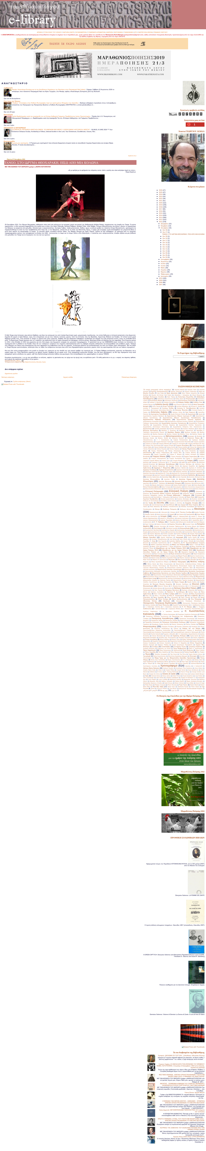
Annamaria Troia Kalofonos (184, 668)
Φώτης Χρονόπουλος (174, 659)
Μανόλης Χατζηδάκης (182, 546)
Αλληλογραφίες (190, 399)
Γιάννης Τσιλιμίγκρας (174, 451)
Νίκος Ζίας (148, 595)
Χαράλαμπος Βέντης (162, 661)
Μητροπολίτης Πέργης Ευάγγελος (156, 576)
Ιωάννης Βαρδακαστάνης (150, 518)
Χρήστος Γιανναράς (169, 663)
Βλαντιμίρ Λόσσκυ (148, 438)
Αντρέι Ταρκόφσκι (168, 406)
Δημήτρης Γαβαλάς (180, 468)
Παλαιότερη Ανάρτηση (129, 377)
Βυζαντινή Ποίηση (193, 438)
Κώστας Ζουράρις (168, 533)
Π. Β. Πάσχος (187, 607)
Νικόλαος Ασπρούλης (188, 590)
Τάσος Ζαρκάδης (150, 652)
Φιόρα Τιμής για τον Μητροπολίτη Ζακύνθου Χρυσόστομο (175, 658)
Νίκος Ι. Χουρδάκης (160, 595)
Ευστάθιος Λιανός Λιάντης (168, 500)
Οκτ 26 (165, 236)
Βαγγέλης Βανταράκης (150, 430)
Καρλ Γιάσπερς (149, 524)
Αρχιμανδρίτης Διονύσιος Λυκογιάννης (174, 423)
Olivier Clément (179, 683)
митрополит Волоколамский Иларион (190, 688)
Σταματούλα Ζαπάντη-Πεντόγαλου (180, 641)
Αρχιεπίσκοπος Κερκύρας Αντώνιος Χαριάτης (180, 421)
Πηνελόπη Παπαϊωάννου (162, 628)
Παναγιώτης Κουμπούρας (187, 618)
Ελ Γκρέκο (188, 485)
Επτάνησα (198, 495)
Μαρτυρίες (171, 559)
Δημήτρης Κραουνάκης (197, 469)
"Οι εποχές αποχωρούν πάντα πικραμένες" (157, 389)
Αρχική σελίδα (68, 377)
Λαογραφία (179, 537)
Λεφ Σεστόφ (173, 539)
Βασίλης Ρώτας (184, 434)
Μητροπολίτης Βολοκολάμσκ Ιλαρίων (181, 565)
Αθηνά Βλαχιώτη (197, 395)
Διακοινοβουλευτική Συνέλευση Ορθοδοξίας (181, 475)
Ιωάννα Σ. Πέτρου (196, 516)
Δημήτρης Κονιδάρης (149, 470)
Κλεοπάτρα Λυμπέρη (172, 528)
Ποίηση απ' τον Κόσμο (191, 628)
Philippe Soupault (160, 685)
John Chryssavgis (148, 677)
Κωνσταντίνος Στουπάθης (174, 532)
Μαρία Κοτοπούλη (30, 362)
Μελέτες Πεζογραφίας (179, 562)
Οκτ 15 (165, 245)
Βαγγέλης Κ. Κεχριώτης (168, 430)
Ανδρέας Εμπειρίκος (170, 402)
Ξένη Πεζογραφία (196, 599)
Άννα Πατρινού (178, 404)
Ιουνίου (163, 266)
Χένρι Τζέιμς (185, 661)
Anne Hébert (198, 668)
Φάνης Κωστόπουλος (159, 656)
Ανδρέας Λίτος (197, 402)
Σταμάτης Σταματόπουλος (160, 641)
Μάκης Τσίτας (156, 546)
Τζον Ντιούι (173, 654)
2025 (161, 192)
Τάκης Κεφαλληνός (149, 650)
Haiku (147, 676)
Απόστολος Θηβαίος (159, 412)
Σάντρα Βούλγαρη (157, 635)
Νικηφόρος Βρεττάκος (172, 590)
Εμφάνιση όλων (132, 155)
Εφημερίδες (201, 500)
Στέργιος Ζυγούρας (148, 644)
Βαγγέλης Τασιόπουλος (186, 430)
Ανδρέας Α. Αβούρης (156, 402)
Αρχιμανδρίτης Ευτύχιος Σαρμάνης (164, 425)
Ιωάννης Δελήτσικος (183, 518)
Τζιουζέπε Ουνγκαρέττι (161, 654)
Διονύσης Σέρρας (185, 479)
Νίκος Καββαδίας (192, 595)
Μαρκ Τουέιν (146, 559)
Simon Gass (171, 686)
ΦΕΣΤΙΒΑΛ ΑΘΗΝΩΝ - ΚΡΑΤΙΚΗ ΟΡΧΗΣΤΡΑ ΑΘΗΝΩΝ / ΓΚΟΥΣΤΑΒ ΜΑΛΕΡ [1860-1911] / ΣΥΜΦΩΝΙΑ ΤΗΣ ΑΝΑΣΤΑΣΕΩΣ (181, 1075)
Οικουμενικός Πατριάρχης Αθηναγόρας (188, 601)
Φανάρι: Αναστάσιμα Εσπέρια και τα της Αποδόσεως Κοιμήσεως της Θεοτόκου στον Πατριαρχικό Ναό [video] (49, 89)
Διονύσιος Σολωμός (174, 483)
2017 (161, 209)
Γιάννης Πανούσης (148, 449)
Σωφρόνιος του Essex (163, 648)
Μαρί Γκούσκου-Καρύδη (161, 553)
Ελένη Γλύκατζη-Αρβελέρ (151, 487)
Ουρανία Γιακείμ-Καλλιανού (181, 605)
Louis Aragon (152, 679)
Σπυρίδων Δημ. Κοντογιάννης (167, 637)
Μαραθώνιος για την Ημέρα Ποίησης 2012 (171, 548)
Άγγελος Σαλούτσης (176, 391)
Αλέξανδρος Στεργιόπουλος (165, 398)
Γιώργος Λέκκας (158, 456)
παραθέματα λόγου (34, 6)
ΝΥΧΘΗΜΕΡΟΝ (81, 32)
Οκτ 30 (165, 230)
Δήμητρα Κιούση (174, 466)
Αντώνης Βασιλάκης (182, 406)
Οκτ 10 (165, 251)
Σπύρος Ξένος (176, 639)
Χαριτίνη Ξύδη (175, 661)
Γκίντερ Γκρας (166, 460)
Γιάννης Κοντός (170, 447)
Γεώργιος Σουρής (168, 445)
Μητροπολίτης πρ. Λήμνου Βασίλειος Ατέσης (180, 576)
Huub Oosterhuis (188, 676)
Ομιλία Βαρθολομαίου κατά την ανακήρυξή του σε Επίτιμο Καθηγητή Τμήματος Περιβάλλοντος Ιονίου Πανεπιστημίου (51, 116)
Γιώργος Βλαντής (190, 452)
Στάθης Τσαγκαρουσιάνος (189, 639)
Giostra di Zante (169, 674)
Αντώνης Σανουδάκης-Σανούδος (162, 410)
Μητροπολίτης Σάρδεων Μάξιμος (192, 578)
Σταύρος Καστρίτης (165, 643)
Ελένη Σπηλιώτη (199, 488)
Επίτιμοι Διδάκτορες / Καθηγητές (178, 495)
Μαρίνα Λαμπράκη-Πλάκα (169, 557)
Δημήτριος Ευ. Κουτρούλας (180, 473)
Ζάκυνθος (160, 503)
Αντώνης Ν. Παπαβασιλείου (186, 408)
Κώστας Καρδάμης (181, 533)
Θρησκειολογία (154, 512)
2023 (161, 196)
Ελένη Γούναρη (165, 487)
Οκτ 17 (165, 240)
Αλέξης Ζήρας (179, 398)
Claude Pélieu (170, 670)
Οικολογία (166, 601)
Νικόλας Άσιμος (193, 592)
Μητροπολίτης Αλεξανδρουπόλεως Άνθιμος (189, 564)
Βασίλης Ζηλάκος (172, 434)
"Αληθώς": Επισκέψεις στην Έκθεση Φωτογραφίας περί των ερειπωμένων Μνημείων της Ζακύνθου (45, 103)
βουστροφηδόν (9, 141)
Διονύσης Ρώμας (169, 479)
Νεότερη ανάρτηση (8, 377)
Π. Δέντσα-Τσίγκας (159, 608)
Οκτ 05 (165, 255)
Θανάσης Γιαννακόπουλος (170, 506)
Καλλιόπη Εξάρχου (198, 522)
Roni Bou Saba (158, 686)
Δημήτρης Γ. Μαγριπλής (162, 468)
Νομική (195, 597)
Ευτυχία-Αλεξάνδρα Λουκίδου (186, 500)
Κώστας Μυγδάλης (148, 535)
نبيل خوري (174, 690)
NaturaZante (8, 114)
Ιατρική (172, 514)
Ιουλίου (163, 263)
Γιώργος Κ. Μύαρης (175, 454)
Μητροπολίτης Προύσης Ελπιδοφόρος (170, 578)
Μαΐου (163, 268)
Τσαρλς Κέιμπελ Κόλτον (195, 654)
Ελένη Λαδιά (179, 488)
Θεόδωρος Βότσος (185, 509)
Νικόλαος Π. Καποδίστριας (176, 592)
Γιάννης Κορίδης (182, 447)
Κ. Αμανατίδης (195, 520)
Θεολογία (199, 508)
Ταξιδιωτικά (176, 650)
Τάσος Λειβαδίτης (163, 652)
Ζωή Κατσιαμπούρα (157, 505)
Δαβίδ (183, 462)
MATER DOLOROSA (145, 32)
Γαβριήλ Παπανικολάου (180, 440)
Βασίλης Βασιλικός (158, 434)
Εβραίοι (154, 485)
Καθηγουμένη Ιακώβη (184, 522)
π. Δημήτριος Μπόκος (174, 608)
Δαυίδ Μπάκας (192, 462)
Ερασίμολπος (147, 497)
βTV (135, 32)
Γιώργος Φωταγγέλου (175, 458)
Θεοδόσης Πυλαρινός (170, 509)
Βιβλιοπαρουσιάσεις (174, 436)
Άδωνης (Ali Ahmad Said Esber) (161, 395)
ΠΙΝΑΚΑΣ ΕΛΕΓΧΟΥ (160, 32)
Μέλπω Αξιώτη (151, 564)
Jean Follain (199, 676)
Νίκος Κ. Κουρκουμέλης (176, 595)
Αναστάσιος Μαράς (156, 400)
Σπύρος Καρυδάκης (151, 639)
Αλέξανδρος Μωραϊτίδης (185, 397)
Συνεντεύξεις (165, 646)
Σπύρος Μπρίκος (164, 639)
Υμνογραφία (147, 656)
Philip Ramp (148, 685)
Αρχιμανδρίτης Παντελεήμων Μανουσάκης (156, 426)
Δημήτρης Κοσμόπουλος (166, 470)
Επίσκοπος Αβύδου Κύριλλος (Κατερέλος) (165, 493)
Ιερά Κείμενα (180, 514)
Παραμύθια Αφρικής (198, 620)
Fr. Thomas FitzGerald (171, 671)
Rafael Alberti (194, 685)
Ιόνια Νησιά (200, 514)
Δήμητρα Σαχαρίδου (189, 466)
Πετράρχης (194, 626)
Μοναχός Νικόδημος (182, 584)
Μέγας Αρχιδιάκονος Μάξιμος (160, 561)
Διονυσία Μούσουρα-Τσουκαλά (184, 481)
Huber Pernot (177, 676)
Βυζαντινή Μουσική (178, 438)
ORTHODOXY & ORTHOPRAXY (15, 128)
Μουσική (38, 362)
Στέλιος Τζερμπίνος (196, 643)
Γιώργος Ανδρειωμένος (162, 452)
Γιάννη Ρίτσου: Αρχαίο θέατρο (194, 1092)
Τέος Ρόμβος (200, 652)
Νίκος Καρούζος (158, 597)
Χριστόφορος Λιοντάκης (150, 666)
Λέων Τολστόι (184, 539)
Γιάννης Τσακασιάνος (157, 451)
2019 (161, 205)
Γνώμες (190, 460)
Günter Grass (184, 674)
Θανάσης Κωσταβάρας (188, 506)
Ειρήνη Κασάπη (178, 485)
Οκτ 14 (165, 247)
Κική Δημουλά (158, 528)
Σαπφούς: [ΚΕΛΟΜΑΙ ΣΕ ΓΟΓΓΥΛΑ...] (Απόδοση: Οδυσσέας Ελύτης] (181, 1055)
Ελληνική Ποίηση (178, 491)
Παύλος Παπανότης (177, 624)
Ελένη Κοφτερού (168, 488)
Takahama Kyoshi (183, 686)
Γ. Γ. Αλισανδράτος (163, 440)
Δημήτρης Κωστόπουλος (152, 471)
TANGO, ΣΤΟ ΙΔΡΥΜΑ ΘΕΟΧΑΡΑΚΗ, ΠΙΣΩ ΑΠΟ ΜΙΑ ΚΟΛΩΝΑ (51, 162)
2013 (161, 217)
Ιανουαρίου (165, 276)
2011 (161, 221)
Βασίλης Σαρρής (197, 434)
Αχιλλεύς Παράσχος (188, 428)
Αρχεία (200, 414)
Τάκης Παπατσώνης (165, 650)
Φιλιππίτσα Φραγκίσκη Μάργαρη (177, 656)
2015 (161, 213)
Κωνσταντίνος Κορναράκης (184, 530)
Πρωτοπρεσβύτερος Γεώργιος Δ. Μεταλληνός (188, 630)
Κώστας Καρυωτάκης (196, 533)
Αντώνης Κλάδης (168, 408)
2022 (161, 198)
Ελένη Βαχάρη (198, 485)
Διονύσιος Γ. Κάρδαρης (158, 483)
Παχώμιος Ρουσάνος (168, 626)
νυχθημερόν (8, 88)
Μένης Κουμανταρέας (166, 564)
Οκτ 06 (165, 253)
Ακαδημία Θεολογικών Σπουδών (153, 397)
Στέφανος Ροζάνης (163, 644)
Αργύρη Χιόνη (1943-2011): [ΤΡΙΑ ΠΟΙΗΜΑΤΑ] (188, 1136)
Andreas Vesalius (168, 668)
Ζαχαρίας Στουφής (191, 503)
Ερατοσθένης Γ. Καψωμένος (162, 497)
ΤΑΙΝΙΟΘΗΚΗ (128, 32)
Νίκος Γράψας (170, 594)
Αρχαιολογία (192, 414)
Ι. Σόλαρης (172, 512)
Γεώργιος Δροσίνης (198, 441)
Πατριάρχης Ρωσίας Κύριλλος (160, 624)
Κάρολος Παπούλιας (175, 524)
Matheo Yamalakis (167, 681)
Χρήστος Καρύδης (183, 663)
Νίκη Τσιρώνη (158, 590)
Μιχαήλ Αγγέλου (192, 582)
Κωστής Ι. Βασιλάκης (177, 535)
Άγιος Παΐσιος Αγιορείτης (189, 393)
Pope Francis (183, 685)
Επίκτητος (146, 493)
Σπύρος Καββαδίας (198, 637)
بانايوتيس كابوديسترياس (150, 690)
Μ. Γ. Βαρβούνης (175, 542)
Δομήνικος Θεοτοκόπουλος (193, 483)
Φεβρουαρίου (165, 274)
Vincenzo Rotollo (162, 688)
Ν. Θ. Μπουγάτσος (193, 586)
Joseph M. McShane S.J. (188, 677)
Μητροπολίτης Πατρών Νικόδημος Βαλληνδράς (167, 575)
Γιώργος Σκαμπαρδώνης (158, 458)
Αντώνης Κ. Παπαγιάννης (151, 408)
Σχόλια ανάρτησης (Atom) (22, 381)
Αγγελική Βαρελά (180, 389)
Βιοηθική (199, 436)
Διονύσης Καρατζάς (180, 477)
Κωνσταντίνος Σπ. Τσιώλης (157, 532)
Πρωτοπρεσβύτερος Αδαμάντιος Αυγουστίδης (157, 630)
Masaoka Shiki (154, 681)
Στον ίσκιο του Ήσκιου (12, 101)
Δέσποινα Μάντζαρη (185, 464)
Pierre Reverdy (172, 685)
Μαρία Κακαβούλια (198, 553)
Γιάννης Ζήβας (147, 447)
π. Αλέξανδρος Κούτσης (153, 607)
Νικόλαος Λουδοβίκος (157, 592)
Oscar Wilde (189, 683)
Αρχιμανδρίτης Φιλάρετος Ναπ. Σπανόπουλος (187, 426)
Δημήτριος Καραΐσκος (196, 473)
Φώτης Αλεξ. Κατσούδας (158, 659)
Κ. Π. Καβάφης (159, 522)
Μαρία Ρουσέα (182, 556)
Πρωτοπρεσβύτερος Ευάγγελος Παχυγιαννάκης (157, 632)
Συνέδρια (155, 646)
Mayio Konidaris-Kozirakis (194, 681)
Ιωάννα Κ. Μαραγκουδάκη (180, 516)
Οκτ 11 (165, 249)
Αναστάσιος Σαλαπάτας (187, 400)
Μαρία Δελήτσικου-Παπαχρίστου (181, 554)
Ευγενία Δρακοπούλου (167, 499)
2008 (161, 282)
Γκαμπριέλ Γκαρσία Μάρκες (151, 460)
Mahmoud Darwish (175, 679)
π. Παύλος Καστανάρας (168, 614)
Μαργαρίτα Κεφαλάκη (188, 552)
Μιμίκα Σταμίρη (179, 582)
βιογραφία (191, 436)
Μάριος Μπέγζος (197, 557)
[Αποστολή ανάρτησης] (22, 360)
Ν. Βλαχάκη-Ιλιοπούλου (178, 586)
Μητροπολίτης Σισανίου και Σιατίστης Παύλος (157, 580)
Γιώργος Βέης (177, 452)
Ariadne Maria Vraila (149, 670)
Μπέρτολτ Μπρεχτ (163, 586)
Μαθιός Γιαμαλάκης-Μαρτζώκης (160, 544)
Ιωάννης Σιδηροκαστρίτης (150, 520)
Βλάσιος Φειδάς (163, 438)
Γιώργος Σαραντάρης (190, 456)
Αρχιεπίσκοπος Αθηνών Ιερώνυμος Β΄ (179, 416)
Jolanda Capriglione (172, 677)
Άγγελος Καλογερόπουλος (159, 391)
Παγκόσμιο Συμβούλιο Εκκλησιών (187, 614)
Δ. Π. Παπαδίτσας (173, 462)
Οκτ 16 (165, 242)
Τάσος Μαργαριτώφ (176, 652)
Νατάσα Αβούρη (157, 588)
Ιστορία (164, 516)
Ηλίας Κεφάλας (193, 505)
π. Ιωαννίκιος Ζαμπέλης (171, 611)
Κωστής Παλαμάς (192, 535)
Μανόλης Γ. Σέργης (167, 546)
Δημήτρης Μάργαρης (196, 471)
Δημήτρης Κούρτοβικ (182, 469)
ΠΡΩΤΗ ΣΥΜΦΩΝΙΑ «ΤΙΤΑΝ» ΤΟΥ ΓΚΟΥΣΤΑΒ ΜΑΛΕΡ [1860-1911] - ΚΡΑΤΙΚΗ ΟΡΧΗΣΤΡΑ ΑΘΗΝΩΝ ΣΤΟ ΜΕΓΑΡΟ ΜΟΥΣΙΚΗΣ (181, 1119)
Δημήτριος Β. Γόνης (163, 473)
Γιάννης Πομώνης (162, 449)
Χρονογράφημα (168, 665)
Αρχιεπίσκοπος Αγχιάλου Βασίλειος (153, 416)
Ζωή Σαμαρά (181, 505)
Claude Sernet (181, 670)
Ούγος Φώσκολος (163, 605)
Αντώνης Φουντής (181, 410)
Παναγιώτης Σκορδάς (171, 620)
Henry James (166, 676)
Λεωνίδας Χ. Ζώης (149, 541)
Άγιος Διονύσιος (172, 393)
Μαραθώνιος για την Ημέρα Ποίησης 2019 (177, 550)
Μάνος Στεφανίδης (197, 546)
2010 (161, 278)
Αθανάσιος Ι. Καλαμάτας (181, 395)
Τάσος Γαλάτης (200, 650)
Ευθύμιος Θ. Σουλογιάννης (151, 500)
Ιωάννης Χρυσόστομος (182, 520)
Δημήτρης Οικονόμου (149, 473)
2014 (161, 215)
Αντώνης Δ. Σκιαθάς (196, 406)
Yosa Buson (173, 688)
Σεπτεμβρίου (165, 259)
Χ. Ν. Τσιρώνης (187, 659)
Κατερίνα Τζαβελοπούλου (176, 526)
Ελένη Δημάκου (177, 487)
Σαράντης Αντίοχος (179, 636)
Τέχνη (147, 654)
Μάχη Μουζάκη (191, 559)
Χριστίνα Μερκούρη (196, 663)
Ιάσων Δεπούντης (162, 514)
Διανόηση (201, 475)
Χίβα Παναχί (194, 661)
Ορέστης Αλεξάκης (150, 605)
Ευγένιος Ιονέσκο (197, 499)
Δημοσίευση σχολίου (11, 373)
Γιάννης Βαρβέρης (197, 445)
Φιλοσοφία (193, 656)
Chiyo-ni (160, 670)
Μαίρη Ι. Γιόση (193, 544)
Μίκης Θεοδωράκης (166, 582)
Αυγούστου (165, 261)
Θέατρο (157, 509)
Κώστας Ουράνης (162, 535)
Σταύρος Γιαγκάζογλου (149, 643)
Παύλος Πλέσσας (191, 624)
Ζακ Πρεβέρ (149, 503)
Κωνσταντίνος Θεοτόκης (152, 530)
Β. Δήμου (199, 428)
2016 (161, 211)
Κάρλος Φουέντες (162, 524)
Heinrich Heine (155, 676)
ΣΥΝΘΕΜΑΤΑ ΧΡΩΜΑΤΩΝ (96, 32)
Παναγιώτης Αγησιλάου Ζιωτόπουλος (157, 616)
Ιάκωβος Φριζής (149, 514)
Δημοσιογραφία (147, 475)
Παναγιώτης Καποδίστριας (162, 618)
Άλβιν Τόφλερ (171, 397)
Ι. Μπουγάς (164, 512)
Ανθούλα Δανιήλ (161, 404)
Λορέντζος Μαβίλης (175, 541)
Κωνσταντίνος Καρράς (167, 530)
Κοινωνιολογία (185, 528)
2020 (161, 203)
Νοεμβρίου (164, 226)
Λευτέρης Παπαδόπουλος (159, 539)
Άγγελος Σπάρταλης (190, 391)
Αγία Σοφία (160, 393)
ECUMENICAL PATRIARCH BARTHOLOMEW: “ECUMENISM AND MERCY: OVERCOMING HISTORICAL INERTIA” (51, 129)
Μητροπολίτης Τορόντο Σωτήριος (183, 580)
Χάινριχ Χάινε (198, 659)
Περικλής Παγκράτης (183, 626)
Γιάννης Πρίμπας (174, 449)
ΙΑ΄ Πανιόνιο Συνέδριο (185, 512)
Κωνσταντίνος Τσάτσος (191, 532)
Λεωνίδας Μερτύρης (196, 539)
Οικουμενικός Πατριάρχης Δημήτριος (193, 603)
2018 (161, 207)
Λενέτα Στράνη (192, 537)
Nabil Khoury (168, 683)
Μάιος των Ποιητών (179, 544)
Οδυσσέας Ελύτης (150, 601)
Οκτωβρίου (165, 228)
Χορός (44, 362)
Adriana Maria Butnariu (151, 668)
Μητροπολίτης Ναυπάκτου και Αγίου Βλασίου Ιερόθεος (169, 573)
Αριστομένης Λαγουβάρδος (159, 414)
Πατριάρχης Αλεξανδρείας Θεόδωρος (174, 622)
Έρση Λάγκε (191, 497)
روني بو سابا (164, 690)
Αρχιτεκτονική (147, 428)
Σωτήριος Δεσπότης (149, 648)
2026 (161, 190)
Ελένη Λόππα (189, 488)
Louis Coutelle (163, 679)
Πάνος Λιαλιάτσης (185, 620)
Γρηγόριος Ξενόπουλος (158, 462)
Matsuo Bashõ (179, 681)
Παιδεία (202, 614)
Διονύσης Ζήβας (167, 477)
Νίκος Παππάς (185, 597)
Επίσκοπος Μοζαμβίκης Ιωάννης (153, 495)
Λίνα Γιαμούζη (162, 541)
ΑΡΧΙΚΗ (39, 32)
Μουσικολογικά (148, 586)
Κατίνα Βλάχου (191, 526)
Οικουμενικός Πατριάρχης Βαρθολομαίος (160, 603)
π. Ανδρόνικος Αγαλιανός (171, 607)
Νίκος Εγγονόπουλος (197, 594)
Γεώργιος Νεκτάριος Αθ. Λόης (196, 443)
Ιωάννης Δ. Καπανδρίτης (167, 518)
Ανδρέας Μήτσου (148, 404)
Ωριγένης (188, 666)
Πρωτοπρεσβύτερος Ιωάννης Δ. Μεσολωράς (185, 632)
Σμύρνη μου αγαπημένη (20, 143)
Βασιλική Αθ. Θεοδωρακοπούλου (153, 436)
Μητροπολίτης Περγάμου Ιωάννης (193, 575)
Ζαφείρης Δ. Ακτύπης (175, 503)
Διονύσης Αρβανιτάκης (153, 477)
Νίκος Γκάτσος (158, 593)
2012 (161, 219)
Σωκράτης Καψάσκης (195, 646)
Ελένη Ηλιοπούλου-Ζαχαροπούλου (194, 487)
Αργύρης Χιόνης (177, 412)
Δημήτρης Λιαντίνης (181, 471)
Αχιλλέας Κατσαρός (174, 428)
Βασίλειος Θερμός (174, 432)
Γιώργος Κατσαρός (190, 454)
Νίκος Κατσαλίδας (172, 597)
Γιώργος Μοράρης (176, 456)
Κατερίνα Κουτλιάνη (160, 526)
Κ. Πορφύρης (172, 522)
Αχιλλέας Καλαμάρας (160, 428)
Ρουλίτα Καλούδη (156, 634)
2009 (161, 280)
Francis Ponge (185, 671)
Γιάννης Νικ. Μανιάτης (196, 447)
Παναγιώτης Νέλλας (157, 620)
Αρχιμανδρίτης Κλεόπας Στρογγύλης (190, 425)
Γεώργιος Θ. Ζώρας (150, 443)
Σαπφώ (168, 635)
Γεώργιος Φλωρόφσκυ (182, 445)
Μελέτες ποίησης (197, 561)
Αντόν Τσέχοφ (156, 406)
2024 (161, 194)
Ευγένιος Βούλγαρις (183, 499)
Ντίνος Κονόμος (163, 599)
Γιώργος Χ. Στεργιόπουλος (194, 458)
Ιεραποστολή (190, 514)
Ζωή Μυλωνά (170, 505)
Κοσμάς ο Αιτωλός (199, 528)
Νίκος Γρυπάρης (184, 593)
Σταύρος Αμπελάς (197, 641)
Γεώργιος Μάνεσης (163, 443)
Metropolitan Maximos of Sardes (152, 683)
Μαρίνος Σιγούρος (184, 557)
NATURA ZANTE (68, 32)
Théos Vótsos (195, 686)
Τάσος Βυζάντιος (188, 650)
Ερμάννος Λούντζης (178, 497)
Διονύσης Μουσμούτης (195, 477)
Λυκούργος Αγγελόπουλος (159, 542)
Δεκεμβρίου (165, 224)
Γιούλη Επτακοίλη (190, 451)
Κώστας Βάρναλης (155, 533)
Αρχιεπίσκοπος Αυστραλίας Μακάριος (154, 421)
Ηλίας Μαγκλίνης (155, 506)
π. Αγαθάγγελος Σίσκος (197, 605)
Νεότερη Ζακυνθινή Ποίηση (185, 588)
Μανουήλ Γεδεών (148, 548)
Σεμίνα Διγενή (194, 635)
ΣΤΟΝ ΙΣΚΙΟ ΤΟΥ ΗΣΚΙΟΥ (53, 32)
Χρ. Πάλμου (148, 663)
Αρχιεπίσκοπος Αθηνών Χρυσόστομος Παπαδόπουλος (182, 418)
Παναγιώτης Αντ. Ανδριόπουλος (182, 616)
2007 (161, 284)
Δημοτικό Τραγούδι (160, 475)
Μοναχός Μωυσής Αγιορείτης (162, 584)
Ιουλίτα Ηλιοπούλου (152, 516)
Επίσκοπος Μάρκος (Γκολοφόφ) (192, 493)
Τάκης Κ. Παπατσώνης (195, 648)
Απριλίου (164, 270)
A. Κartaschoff (198, 666)
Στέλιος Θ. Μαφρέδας (180, 643)
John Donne (160, 677)
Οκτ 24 (165, 238)
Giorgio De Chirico (154, 674)
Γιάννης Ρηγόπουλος (189, 449)
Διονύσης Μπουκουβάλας (151, 479)
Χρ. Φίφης (158, 663)
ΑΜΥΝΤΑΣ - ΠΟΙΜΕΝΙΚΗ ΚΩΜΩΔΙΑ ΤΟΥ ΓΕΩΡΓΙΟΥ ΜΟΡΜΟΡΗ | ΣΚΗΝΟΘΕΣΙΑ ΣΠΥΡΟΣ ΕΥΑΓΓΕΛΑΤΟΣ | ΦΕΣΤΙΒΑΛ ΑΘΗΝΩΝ (182, 1084)
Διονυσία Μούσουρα (165, 481)
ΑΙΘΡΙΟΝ (109, 32)
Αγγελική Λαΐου (191, 389)
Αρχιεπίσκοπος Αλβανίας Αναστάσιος (157, 419)
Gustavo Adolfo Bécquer (197, 674)
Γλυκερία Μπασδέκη (178, 460)
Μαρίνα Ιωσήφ (155, 557)
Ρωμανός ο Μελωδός (169, 634)
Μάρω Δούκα (181, 559)
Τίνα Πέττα (183, 654)
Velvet (152, 688)
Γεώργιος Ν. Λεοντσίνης (178, 443)
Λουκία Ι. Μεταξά (188, 541)
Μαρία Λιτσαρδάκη (170, 556)
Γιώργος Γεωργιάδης (160, 454)
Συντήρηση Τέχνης (180, 646)
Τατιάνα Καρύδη (189, 652)
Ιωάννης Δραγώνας (196, 518)
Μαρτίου (164, 272)
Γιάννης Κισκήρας (159, 447)
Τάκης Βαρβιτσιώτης (179, 648)
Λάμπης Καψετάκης (167, 537)
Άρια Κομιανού (190, 412)
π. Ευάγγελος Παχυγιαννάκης (192, 608)
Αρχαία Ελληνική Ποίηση (178, 414)
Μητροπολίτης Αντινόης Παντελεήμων (154, 565)
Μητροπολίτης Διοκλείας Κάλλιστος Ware (180, 567)
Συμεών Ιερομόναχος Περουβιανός (182, 644)
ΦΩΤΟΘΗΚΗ (118, 32)
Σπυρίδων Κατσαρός (185, 637)
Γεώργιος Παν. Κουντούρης (153, 445)
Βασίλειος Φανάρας (191, 432)
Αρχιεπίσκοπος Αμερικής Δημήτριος (189, 419)
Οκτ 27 (165, 232)
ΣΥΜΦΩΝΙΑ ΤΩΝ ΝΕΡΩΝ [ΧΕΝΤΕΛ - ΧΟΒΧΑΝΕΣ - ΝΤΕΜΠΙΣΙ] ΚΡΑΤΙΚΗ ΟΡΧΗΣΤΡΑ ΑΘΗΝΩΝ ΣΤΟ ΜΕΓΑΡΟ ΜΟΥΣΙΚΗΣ (183, 1102)
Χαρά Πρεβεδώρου (148, 661)
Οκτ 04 (165, 257)
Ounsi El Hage (200, 683)
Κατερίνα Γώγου (190, 524)
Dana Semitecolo (193, 670)
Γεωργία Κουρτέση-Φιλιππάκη (182, 441)
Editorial (152, 671)
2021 (161, 200)
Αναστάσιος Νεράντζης (171, 400)
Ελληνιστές (199, 491)
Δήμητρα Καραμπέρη (158, 466)
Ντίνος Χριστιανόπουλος (179, 599)
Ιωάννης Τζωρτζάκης (167, 520)
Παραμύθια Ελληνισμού (152, 622)
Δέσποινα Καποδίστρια (166, 464)
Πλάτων (176, 628)
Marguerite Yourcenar (190, 679)
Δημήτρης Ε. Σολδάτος (195, 468)
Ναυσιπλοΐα (168, 588)
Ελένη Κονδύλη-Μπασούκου (153, 488)
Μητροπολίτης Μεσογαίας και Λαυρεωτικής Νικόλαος (161, 571)
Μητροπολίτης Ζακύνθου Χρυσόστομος (169, 569)
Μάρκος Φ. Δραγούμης (159, 559)
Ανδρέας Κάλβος (183, 402)
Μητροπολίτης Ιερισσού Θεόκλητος (194, 569)
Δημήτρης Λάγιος (168, 471)
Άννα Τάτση (188, 404)
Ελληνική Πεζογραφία (154, 491)
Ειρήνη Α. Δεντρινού (165, 485)
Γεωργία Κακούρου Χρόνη (163, 441)
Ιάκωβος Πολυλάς (199, 512)
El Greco (160, 671)
